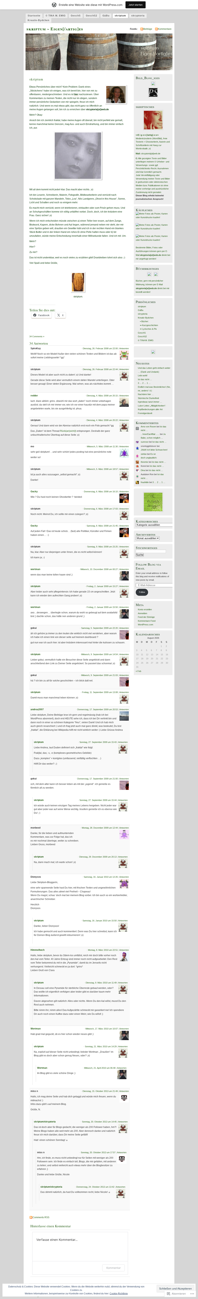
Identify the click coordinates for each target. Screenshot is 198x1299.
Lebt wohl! (142, 375)
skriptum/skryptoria (45, 1121)
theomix (144, 462)
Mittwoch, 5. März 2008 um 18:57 (102, 469)
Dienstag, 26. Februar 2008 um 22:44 (100, 369)
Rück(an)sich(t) (68, 431)
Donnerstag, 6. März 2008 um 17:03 (101, 509)
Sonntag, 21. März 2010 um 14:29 (101, 1046)
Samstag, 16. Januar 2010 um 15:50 (100, 920)
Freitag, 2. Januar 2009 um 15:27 (102, 586)
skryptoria (138, 15)
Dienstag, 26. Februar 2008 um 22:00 (100, 348)
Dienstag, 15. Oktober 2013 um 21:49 (100, 1091)
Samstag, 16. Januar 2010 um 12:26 (101, 877)
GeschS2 (91, 15)
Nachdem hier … (146, 394)
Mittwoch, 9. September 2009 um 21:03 (99, 675)
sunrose (144, 442)
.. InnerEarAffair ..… (150, 434)
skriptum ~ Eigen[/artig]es (54, 29)
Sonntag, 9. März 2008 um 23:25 (102, 546)
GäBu (105, 15)
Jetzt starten (136, 4)
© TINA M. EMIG (56, 15)
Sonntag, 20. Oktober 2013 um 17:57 (98, 1152)
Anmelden (142, 613)
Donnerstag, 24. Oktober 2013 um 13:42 (95, 1187)
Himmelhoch (37, 950)
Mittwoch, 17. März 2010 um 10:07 (101, 1029)
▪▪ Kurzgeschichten (149, 325)
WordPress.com (145, 624)
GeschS (76, 15)
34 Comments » (36, 336)
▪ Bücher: (144, 321)
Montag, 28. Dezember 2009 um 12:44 (100, 828)
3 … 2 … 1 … (144, 383)
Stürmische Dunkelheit (148, 398)
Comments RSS (40, 1217)
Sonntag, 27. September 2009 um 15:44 (98, 800)
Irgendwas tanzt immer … (150, 402)
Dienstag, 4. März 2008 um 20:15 (102, 395)
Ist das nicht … (145, 379)
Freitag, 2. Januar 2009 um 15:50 (102, 607)
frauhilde (145, 482)
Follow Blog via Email (148, 566)
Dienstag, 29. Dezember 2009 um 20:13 (98, 857)
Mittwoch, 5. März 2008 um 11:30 (102, 446)
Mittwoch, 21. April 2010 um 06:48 (99, 1068)
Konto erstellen (145, 609)
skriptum (120, 15)
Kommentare (165, 29)
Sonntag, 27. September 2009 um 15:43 (98, 742)
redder (34, 395)
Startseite (34, 15)
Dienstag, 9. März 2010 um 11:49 (101, 983)
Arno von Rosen (148, 426)
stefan (144, 454)
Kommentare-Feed (146, 621)
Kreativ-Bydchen (38, 20)
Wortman (36, 1028)
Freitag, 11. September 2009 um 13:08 (100, 692)
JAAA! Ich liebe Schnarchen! (154, 450)
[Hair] (29, 268)
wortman (35, 569)
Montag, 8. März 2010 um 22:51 (103, 950)
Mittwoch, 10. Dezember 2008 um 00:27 (99, 569)
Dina (143, 470)
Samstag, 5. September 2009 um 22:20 (99, 628)
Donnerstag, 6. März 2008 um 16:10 (101, 491)
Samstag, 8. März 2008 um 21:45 (102, 526)
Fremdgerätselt (145, 413)
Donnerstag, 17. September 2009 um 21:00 (97, 779)
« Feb (138, 671)
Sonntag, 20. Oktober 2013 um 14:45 (99, 1122)
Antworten (124, 348)
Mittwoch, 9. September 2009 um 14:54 (99, 654)
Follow (142, 592)
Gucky (34, 491)
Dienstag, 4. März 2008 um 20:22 (102, 420)
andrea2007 (37, 709)
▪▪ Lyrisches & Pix (148, 329)
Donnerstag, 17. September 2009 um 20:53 (97, 709)
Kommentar (113, 1267)
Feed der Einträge (146, 617)
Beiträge (147, 29)
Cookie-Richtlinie (119, 1293)
